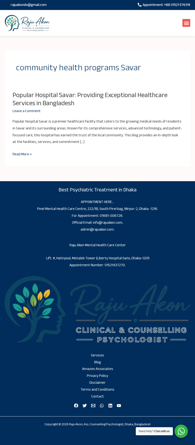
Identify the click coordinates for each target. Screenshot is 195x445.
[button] (186, 23)
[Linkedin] (110, 405)
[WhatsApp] (102, 405)
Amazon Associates (97, 368)
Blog (97, 362)
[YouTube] (119, 405)
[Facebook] (76, 405)
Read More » (22, 154)
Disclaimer (97, 382)
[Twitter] (85, 405)
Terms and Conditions (97, 389)
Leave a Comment (27, 111)
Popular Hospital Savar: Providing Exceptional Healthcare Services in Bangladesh (90, 99)
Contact (97, 396)
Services (97, 355)
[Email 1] (93, 405)
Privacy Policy (97, 375)
